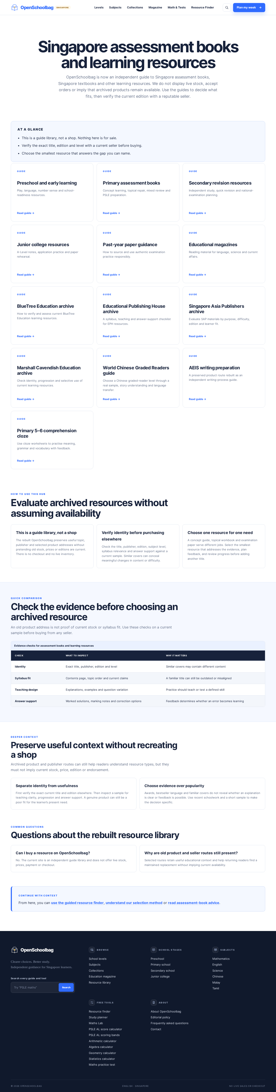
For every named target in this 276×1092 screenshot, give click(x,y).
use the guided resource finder (77, 903)
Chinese (217, 976)
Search (66, 987)
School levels (98, 958)
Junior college (160, 976)
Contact (156, 1029)
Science (217, 970)
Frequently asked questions (169, 1023)
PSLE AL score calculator (105, 1029)
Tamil (215, 988)
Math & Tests (177, 7)
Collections (135, 7)
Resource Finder (202, 7)
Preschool (157, 958)
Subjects (115, 7)
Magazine (155, 7)
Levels (99, 7)
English (217, 964)
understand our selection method (134, 903)
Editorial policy (160, 1017)
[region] (138, 674)
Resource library (100, 982)
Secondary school (163, 970)
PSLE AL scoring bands (104, 1035)
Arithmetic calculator (102, 1041)
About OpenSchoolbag (166, 1011)
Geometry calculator (102, 1053)
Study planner (98, 1017)
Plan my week (249, 7)
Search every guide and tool (28, 978)
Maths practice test (102, 1064)
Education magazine (102, 976)
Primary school (160, 964)
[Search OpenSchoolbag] (227, 7)
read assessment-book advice (193, 903)
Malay (216, 982)
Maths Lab (96, 1023)
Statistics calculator (102, 1058)
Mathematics (221, 958)
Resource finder (99, 1011)
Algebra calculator (101, 1047)
